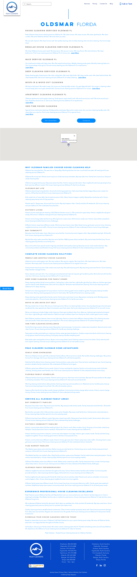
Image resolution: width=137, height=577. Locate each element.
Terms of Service (73, 572)
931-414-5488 (72, 546)
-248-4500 (72, 560)
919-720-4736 (70, 548)
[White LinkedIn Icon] (100, 565)
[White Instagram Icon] (104, 565)
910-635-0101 (72, 551)
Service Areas (54, 572)
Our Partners (83, 572)
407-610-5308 (71, 555)
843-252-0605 (72, 544)
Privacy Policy (63, 572)
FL (82, 47)
